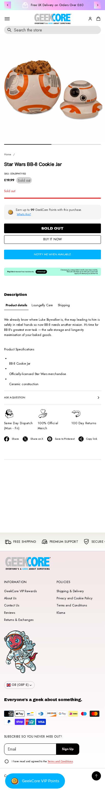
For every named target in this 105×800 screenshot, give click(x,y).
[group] (16, 305)
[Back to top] (96, 775)
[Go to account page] (90, 19)
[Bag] (97, 19)
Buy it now (52, 239)
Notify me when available (52, 254)
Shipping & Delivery (70, 591)
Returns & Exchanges (18, 620)
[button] (97, 19)
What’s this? (24, 214)
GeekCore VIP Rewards (20, 591)
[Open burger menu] (7, 19)
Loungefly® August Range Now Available (57, 5)
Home (7, 154)
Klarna (61, 612)
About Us (10, 598)
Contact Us (11, 605)
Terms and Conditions (72, 605)
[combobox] (52, 30)
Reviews (9, 612)
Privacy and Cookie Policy (75, 598)
